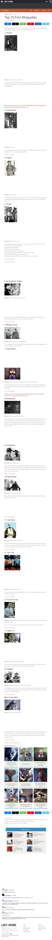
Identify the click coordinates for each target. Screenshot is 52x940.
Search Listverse (27, 928)
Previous (44, 10)
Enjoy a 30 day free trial (14, 395)
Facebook (15, 823)
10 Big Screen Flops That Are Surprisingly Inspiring (38, 842)
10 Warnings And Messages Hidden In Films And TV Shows (37, 849)
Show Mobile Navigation (1, 1)
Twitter (11, 823)
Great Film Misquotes (14, 742)
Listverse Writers (10, 20)
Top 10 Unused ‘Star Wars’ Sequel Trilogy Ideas (18, 849)
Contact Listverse (42, 928)
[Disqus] (26, 904)
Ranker (40, 929)
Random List (36, 10)
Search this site (50, 1)
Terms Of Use (12, 930)
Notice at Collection (5, 936)
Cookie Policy (7, 932)
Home (24, 926)
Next (49, 10)
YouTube (20, 823)
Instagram (24, 823)
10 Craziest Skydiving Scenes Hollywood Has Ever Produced (18, 842)
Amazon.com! (25, 107)
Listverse (3, 928)
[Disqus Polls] (26, 871)
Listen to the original (9, 154)
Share (30, 10)
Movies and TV (7, 14)
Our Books (25, 929)
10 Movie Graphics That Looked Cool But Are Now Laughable (19, 835)
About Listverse (26, 931)
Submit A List (41, 926)
